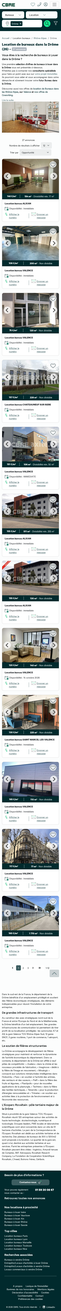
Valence (27, 91)
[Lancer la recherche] (47, 23)
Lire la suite (8, 100)
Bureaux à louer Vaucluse (17, 1215)
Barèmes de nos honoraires (20, 1289)
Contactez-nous (28, 1182)
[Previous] (7, 176)
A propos (17, 1286)
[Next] (53, 176)
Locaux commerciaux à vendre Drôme (23, 1269)
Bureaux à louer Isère (15, 1212)
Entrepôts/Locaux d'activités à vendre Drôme (27, 1266)
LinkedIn (50, 1307)
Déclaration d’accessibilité (25, 1292)
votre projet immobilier (46, 73)
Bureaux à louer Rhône (15, 1221)
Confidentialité (25, 1295)
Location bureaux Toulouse (18, 1245)
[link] (15, 216)
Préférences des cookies (30, 1298)
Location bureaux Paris (16, 1235)
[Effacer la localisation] (19, 23)
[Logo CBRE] (15, 4)
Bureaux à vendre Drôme (16, 1259)
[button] (13, 15)
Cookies (45, 1292)
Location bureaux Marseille (17, 1242)
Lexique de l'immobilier (37, 1286)
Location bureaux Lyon (15, 1239)
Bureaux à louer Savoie (15, 1225)
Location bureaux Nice (15, 1248)
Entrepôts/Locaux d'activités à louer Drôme (26, 1262)
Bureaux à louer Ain (14, 1218)
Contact (39, 1295)
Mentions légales (45, 1289)
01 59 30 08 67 (44, 1190)
